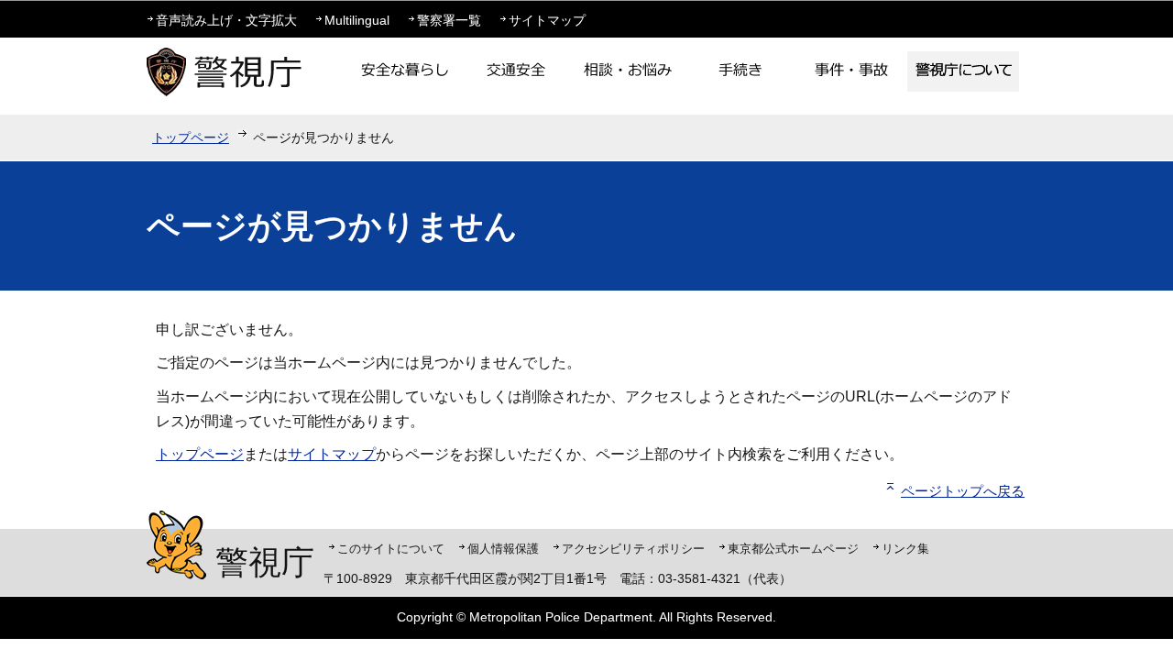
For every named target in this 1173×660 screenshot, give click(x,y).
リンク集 (905, 549)
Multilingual (356, 20)
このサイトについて (390, 549)
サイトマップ (547, 20)
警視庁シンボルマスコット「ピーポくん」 (176, 545)
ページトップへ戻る (963, 491)
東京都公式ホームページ (793, 549)
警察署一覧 (449, 20)
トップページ (190, 137)
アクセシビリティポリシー (633, 549)
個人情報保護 (503, 549)
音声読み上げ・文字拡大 (226, 20)
